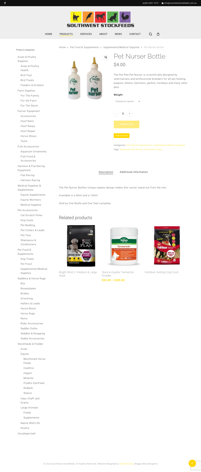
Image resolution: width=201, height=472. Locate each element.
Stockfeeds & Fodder (30, 343)
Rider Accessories (32, 323)
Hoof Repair (28, 131)
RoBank (28, 388)
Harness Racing (30, 180)
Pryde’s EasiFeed (34, 383)
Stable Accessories (32, 338)
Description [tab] (106, 171)
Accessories (28, 116)
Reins (24, 318)
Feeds (27, 412)
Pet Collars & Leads (33, 230)
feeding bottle (127, 149)
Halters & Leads (30, 303)
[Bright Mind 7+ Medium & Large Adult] (79, 246)
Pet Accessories (28, 210)
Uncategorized (26, 433)
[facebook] (5, 3)
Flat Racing (27, 175)
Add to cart (126, 124)
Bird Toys (26, 75)
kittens (139, 149)
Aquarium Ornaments (34, 151)
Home (62, 47)
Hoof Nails (27, 121)
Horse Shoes (28, 136)
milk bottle (149, 149)
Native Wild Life (30, 423)
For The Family (30, 95)
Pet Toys (26, 235)
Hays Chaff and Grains (30, 400)
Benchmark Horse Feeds (34, 360)
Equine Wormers (31, 199)
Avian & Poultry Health (30, 68)
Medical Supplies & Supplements (29, 187)
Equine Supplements (33, 194)
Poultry (25, 428)
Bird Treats (27, 80)
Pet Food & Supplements (26, 251)
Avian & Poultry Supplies (27, 59)
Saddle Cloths (29, 328)
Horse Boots (28, 308)
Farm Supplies (26, 90)
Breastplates (28, 288)
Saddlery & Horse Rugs (32, 278)
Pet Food (26, 263)
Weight (118, 94)
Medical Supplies (31, 204)
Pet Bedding (28, 225)
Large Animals (29, 407)
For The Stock (29, 105)
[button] (106, 57)
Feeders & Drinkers (32, 85)
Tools (24, 141)
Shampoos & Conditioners (28, 242)
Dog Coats (27, 220)
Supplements (31, 417)
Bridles (25, 293)
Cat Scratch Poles (32, 215)
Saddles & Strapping (33, 333)
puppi (159, 149)
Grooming (27, 298)
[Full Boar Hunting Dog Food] (165, 246)
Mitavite (28, 378)
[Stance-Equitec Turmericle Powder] (122, 246)
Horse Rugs (28, 313)
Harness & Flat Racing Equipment (31, 168)
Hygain (28, 373)
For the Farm (29, 100)
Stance (28, 393)
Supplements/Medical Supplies (34, 270)
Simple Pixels (126, 464)
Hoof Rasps (28, 126)
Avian (24, 348)
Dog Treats (27, 258)
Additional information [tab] (134, 171)
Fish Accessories (28, 146)
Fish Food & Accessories (28, 158)
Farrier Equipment (29, 111)
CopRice (29, 368)
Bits (23, 283)
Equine (25, 353)
